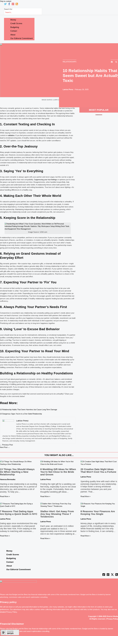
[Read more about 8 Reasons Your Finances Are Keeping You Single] (99, 506)
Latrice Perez (68, 89)
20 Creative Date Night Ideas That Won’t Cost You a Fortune (98, 470)
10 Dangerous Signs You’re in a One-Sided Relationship (21, 414)
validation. (11, 135)
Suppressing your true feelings (45, 180)
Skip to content (5, 1)
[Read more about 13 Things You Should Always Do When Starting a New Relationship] (18, 464)
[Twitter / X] (112, 575)
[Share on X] (116, 62)
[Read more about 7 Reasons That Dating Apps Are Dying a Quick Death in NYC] (18, 506)
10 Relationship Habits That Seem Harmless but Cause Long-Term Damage (28, 409)
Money (9, 551)
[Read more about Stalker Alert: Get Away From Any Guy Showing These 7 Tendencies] (59, 506)
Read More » (5, 496)
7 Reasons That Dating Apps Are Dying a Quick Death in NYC (18, 512)
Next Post (5, 447)
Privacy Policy (11, 612)
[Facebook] (9, 5)
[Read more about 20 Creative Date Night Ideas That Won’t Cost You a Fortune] (99, 464)
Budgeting (11, 558)
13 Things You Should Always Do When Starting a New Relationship (17, 472)
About (9, 566)
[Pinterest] (13, 5)
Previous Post (6, 445)
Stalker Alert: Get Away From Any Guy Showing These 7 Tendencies (57, 514)
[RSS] (16, 5)
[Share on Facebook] (112, 62)
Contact (9, 562)
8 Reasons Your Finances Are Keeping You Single (98, 512)
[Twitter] (5, 5)
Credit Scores (12, 554)
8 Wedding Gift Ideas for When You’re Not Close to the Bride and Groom (58, 472)
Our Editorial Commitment (18, 569)
